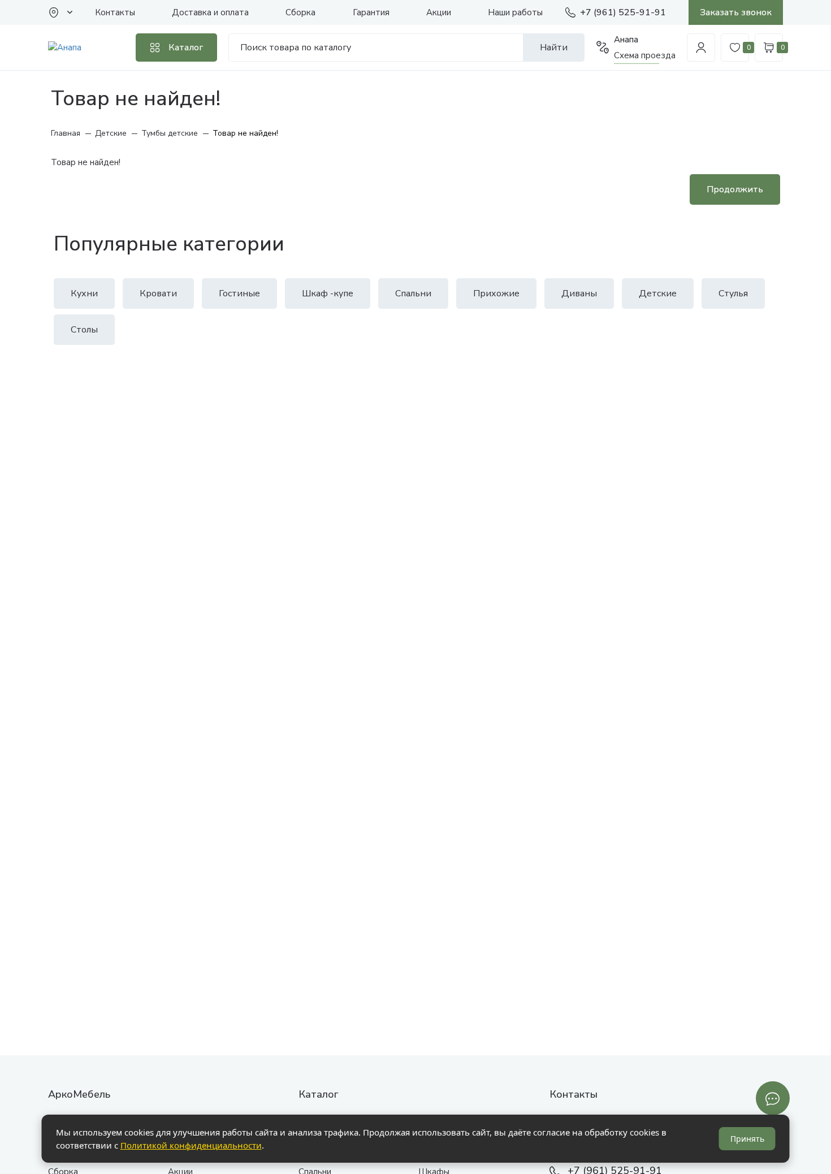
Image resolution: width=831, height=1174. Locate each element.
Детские (658, 293)
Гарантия (371, 12)
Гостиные (239, 293)
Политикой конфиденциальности (191, 1145)
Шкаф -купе (327, 293)
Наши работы (515, 12)
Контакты (115, 12)
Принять (747, 1138)
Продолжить (735, 189)
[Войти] (701, 47)
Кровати (158, 293)
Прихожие (496, 293)
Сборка (300, 12)
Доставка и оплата (210, 12)
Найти (554, 47)
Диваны (579, 293)
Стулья (733, 293)
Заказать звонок (736, 12)
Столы (84, 329)
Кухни (84, 293)
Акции (438, 12)
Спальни (413, 293)
